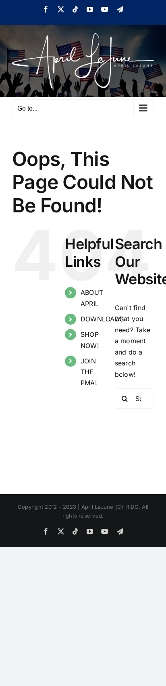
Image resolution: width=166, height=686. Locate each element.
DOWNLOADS (102, 319)
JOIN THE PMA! (89, 372)
